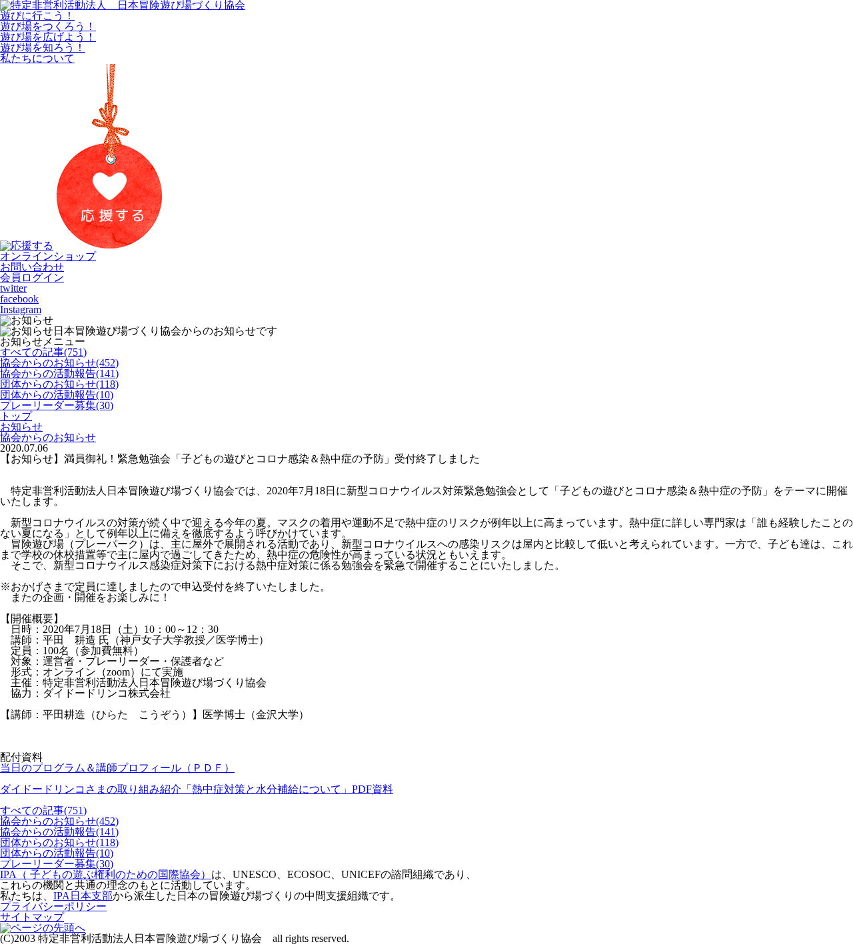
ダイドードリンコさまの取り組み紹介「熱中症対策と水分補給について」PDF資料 (196, 789)
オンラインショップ (48, 256)
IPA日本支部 (83, 895)
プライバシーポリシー (53, 906)
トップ (16, 416)
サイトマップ (32, 917)
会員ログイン (32, 277)
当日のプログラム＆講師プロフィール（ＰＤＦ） (117, 767)
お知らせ (21, 426)
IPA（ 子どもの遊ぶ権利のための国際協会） (105, 874)
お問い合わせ (32, 266)
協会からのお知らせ (48, 437)
